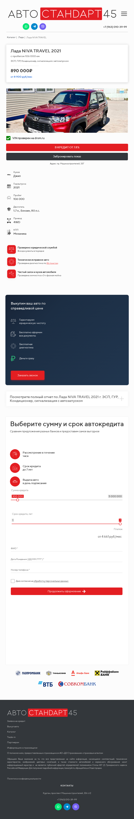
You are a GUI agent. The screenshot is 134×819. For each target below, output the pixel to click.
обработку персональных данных (51, 581)
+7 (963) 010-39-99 (67, 799)
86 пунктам (52, 263)
